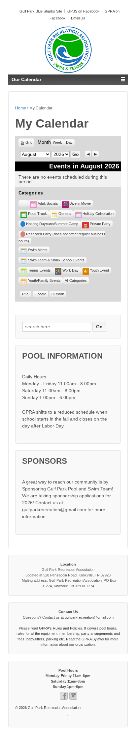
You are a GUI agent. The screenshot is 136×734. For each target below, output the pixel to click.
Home (20, 108)
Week (57, 142)
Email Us (78, 18)
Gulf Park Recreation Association (54, 708)
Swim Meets (38, 250)
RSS (25, 294)
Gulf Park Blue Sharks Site (40, 11)
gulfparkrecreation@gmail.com (89, 617)
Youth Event (99, 270)
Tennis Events (39, 270)
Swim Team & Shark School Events (56, 260)
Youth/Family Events (44, 280)
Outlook (57, 294)
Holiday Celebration (98, 214)
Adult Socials (48, 203)
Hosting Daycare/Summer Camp (52, 224)
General (64, 214)
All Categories (76, 280)
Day (69, 142)
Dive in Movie (80, 203)
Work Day (70, 270)
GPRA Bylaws (93, 639)
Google (40, 294)
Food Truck (37, 214)
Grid (29, 143)
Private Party (100, 224)
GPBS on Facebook (83, 11)
